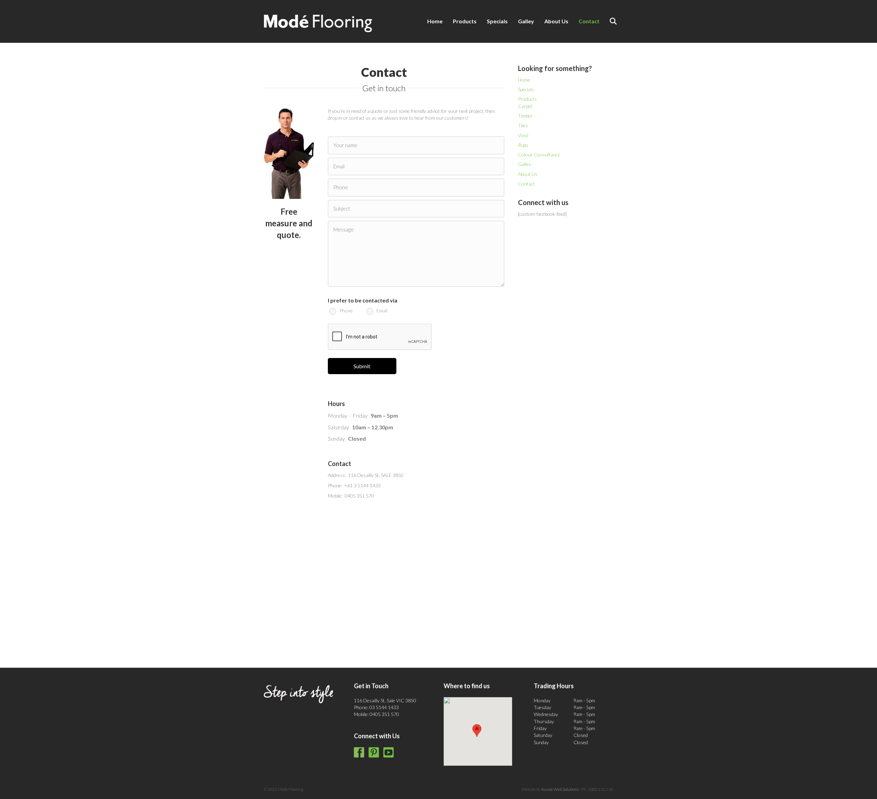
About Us (556, 21)
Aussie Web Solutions (560, 789)
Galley (526, 21)
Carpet (525, 106)
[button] (476, 730)
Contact (589, 21)
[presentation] (380, 337)
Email (381, 310)
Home (435, 21)
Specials (497, 21)
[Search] (609, 21)
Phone (346, 310)
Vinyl (523, 135)
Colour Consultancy (539, 154)
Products (465, 21)
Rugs (523, 145)
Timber (525, 116)
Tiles (523, 125)
